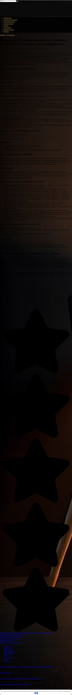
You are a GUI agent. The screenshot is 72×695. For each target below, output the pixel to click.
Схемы (6, 26)
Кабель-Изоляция (10, 20)
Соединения (8, 24)
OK (36, 693)
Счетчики (7, 28)
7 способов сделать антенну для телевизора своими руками (20, 679)
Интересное (8, 650)
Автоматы (7, 18)
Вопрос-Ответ (9, 30)
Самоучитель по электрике (9, 639)
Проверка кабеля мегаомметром (11, 637)
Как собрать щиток (6, 641)
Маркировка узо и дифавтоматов (11, 635)
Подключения (9, 22)
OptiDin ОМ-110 (5, 673)
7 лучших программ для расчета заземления (14, 684)
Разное (6, 32)
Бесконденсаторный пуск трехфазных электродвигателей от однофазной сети (26, 633)
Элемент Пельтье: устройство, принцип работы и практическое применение (26, 667)
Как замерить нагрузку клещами (11, 643)
